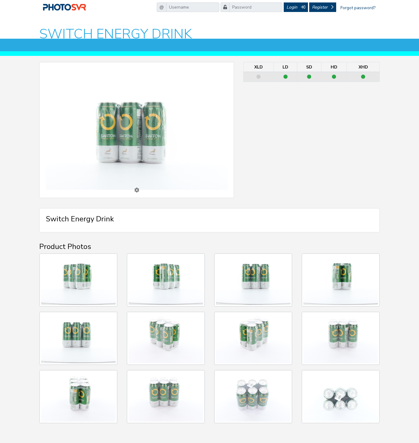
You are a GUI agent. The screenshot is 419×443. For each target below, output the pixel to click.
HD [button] (137, 165)
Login (292, 7)
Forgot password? (357, 8)
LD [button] (137, 150)
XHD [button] (137, 175)
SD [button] (137, 157)
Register (320, 7)
